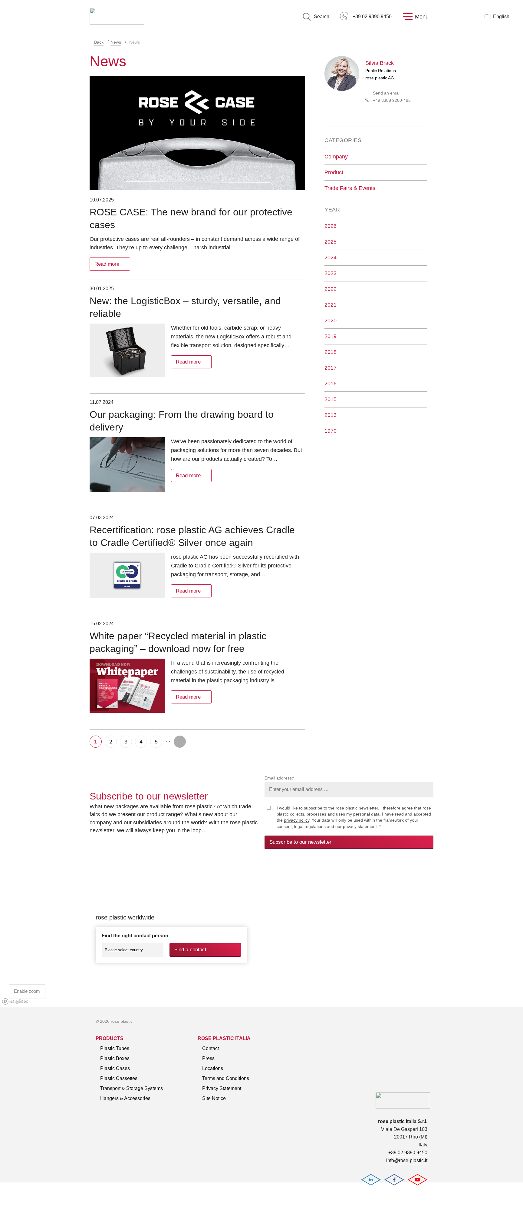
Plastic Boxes (115, 1058)
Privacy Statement (221, 1088)
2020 (330, 320)
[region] (261, 934)
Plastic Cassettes (118, 1078)
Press (208, 1058)
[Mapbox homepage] (15, 1001)
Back (99, 42)
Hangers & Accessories (125, 1098)
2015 (330, 399)
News (115, 42)
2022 (330, 289)
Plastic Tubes (114, 1048)
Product (333, 172)
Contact (210, 1048)
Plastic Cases (115, 1068)
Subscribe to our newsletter (300, 842)
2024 (330, 257)
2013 (330, 415)
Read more (106, 264)
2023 (330, 273)
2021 (330, 305)
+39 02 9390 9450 (372, 16)
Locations (212, 1068)
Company (336, 157)
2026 (330, 226)
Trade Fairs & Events (349, 188)
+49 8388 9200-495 (392, 100)
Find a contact (190, 949)
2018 (330, 352)
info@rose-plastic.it (406, 1160)
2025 (330, 242)
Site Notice (214, 1098)
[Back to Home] (117, 16)
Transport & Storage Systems (131, 1088)
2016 (330, 384)
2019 (330, 336)
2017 (330, 368)
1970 (330, 431)
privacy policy (296, 820)
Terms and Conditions (225, 1078)
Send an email (386, 93)
